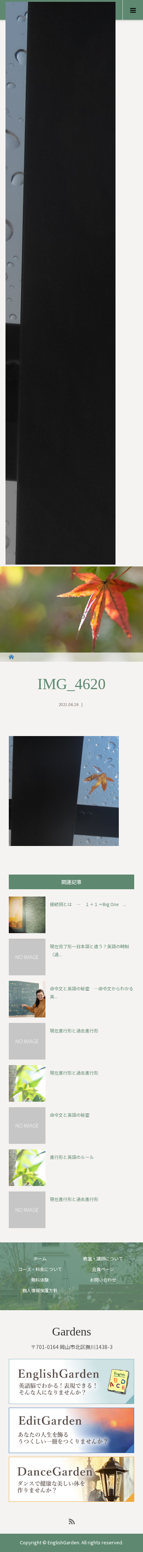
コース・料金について (40, 1269)
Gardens (71, 1331)
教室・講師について (103, 1258)
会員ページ (103, 1269)
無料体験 (40, 1279)
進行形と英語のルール (72, 1157)
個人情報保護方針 (40, 1290)
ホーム (40, 1258)
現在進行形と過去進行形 (74, 1030)
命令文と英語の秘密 (69, 1115)
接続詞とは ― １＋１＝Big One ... (88, 904)
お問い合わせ (103, 1279)
